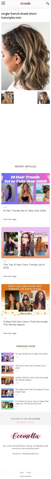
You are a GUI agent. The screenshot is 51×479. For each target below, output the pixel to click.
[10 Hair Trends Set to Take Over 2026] (25, 188)
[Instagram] (23, 458)
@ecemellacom (25, 422)
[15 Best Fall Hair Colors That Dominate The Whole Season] (25, 299)
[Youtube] (34, 458)
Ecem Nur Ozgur (9, 219)
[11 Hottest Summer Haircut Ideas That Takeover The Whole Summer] (7, 405)
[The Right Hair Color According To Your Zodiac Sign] (7, 393)
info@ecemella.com (30, 454)
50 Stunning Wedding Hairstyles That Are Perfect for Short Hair (25, 8)
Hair (5, 207)
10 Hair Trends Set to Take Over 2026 (24, 210)
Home (3, 8)
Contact (28, 472)
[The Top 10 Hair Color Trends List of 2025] (25, 242)
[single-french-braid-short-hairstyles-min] (25, 56)
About (22, 472)
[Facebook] (17, 458)
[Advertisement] (25, 134)
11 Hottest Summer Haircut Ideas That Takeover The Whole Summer (32, 402)
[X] (28, 458)
